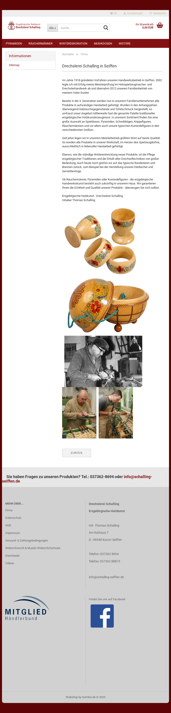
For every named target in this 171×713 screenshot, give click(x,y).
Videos (9, 563)
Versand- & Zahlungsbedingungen (26, 540)
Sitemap (14, 65)
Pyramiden (14, 43)
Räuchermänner (40, 43)
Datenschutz (13, 517)
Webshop (72, 697)
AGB (8, 525)
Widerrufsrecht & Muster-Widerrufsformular (32, 548)
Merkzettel (159, 13)
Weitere (124, 43)
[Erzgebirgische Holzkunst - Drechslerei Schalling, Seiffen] (23, 25)
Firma (8, 510)
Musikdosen (103, 43)
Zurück (77, 452)
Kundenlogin (134, 13)
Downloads (12, 555)
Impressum (12, 533)
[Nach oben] (158, 706)
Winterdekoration (73, 43)
